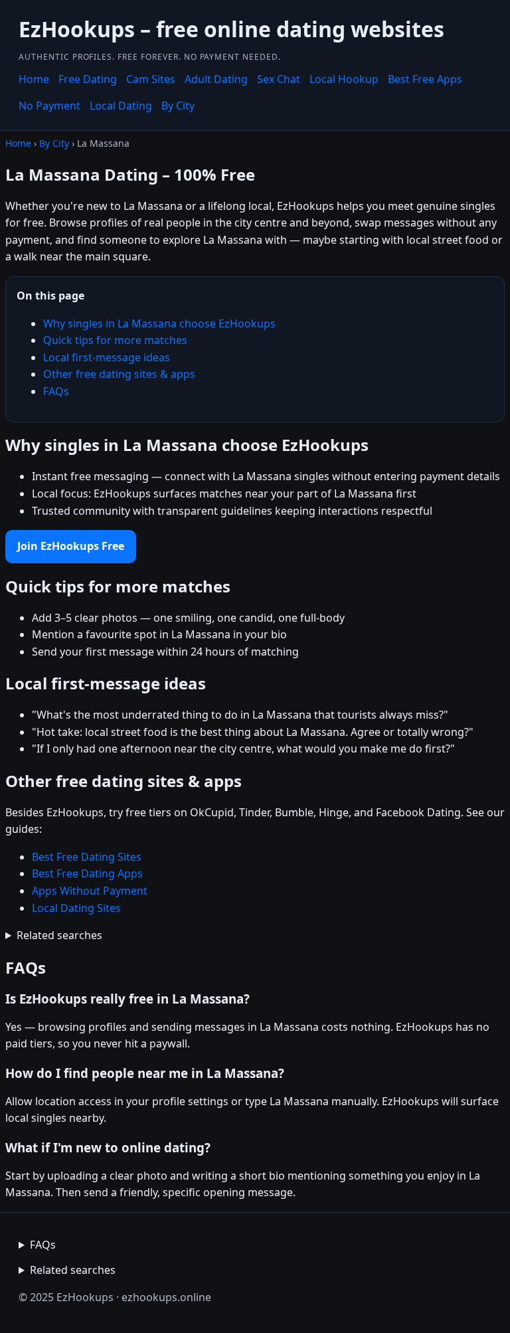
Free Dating (87, 79)
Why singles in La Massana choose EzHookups (159, 323)
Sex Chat (278, 79)
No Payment (49, 105)
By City (178, 105)
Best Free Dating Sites (86, 856)
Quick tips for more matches (115, 340)
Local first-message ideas (106, 357)
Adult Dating (216, 79)
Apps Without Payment (89, 890)
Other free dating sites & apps (119, 374)
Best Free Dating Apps (87, 873)
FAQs (56, 391)
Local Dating (121, 105)
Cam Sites (150, 79)
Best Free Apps (425, 79)
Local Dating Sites (76, 908)
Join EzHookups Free (70, 546)
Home (34, 79)
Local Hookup (344, 79)
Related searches (59, 935)
